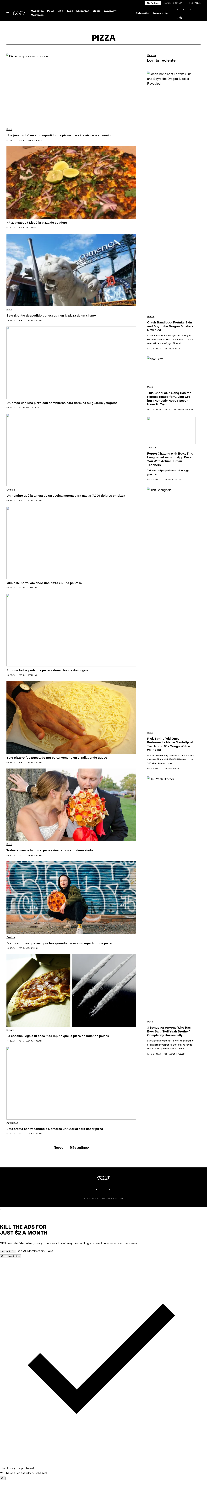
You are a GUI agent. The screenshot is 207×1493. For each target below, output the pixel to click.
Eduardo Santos (31, 408)
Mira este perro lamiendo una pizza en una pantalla (44, 583)
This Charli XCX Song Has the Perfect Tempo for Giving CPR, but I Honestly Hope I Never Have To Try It (169, 398)
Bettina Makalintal (33, 140)
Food (9, 130)
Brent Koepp (175, 349)
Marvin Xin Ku (30, 948)
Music (96, 11)
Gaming (151, 317)
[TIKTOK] (107, 1189)
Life (60, 11)
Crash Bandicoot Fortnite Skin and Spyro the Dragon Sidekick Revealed (170, 326)
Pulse (50, 11)
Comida (10, 490)
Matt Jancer (175, 480)
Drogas (10, 1030)
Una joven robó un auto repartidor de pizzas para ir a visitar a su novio (58, 135)
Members (37, 15)
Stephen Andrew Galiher (181, 409)
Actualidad (12, 1123)
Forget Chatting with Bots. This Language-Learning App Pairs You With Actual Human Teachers (170, 459)
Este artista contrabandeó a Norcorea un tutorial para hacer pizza (54, 1129)
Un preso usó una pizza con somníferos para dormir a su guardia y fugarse (62, 403)
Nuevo (58, 1147)
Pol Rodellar (30, 675)
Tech (69, 11)
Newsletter (161, 13)
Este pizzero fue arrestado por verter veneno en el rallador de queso (56, 757)
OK (2, 1478)
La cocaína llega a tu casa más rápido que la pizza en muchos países (57, 1036)
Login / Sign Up (173, 3)
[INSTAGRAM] (100, 1189)
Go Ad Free (152, 3)
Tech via (151, 448)
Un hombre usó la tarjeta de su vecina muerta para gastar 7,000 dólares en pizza (65, 495)
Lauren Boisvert (177, 1054)
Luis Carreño (30, 588)
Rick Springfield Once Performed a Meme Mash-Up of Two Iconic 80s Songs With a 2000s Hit (170, 744)
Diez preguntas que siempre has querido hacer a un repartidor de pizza (59, 943)
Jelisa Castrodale (33, 320)
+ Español (195, 3)
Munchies (82, 11)
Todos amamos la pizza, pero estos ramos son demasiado (49, 850)
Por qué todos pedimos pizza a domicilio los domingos (47, 670)
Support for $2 (8, 1251)
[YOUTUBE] (113, 1189)
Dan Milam (174, 769)
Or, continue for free (10, 1256)
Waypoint (110, 11)
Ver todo (151, 55)
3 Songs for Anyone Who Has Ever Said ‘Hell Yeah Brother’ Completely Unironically (169, 1031)
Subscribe (142, 13)
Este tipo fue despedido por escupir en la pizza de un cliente (51, 315)
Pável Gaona (29, 228)
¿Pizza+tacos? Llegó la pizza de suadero (36, 222)
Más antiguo (79, 1147)
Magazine (37, 11)
